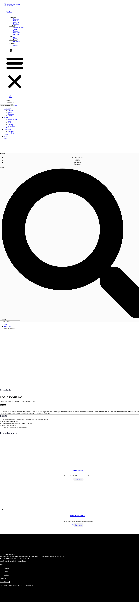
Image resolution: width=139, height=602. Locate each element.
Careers (6, 135)
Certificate (16, 22)
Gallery (11, 36)
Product (12, 26)
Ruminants (16, 32)
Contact (12, 43)
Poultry (15, 31)
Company (12, 17)
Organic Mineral (12, 119)
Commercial (7, 129)
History (15, 20)
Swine (15, 29)
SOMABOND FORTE (77, 516)
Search (8, 100)
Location (16, 24)
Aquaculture (17, 34)
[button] (15, 73)
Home (5, 325)
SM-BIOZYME (78, 470)
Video (15, 38)
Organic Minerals (18, 27)
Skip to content (8, 6)
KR (11, 51)
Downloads (13, 40)
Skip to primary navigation (12, 4)
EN (11, 50)
